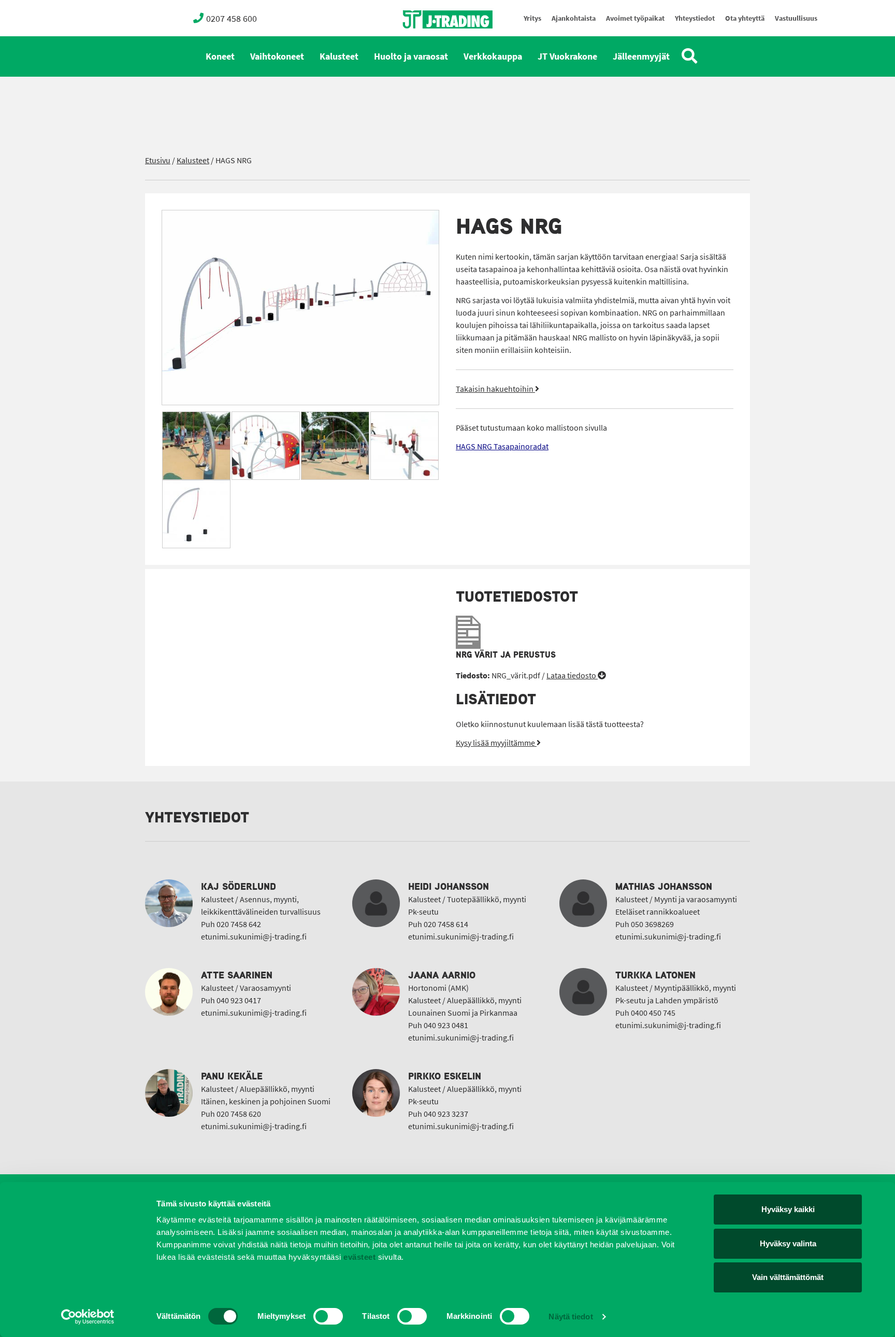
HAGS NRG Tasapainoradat (502, 446)
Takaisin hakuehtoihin (495, 388)
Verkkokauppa (493, 56)
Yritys (532, 18)
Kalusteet (339, 56)
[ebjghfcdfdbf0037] (300, 307)
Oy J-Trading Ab (428, 42)
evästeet (358, 1257)
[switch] (328, 1316)
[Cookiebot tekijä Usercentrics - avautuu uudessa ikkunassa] (87, 1317)
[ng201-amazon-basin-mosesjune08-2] (196, 445)
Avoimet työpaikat (635, 18)
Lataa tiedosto (572, 675)
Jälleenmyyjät (641, 56)
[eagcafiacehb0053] (404, 445)
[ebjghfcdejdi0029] (196, 514)
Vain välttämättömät (788, 1277)
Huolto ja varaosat (411, 56)
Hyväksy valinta (788, 1243)
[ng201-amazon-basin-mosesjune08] (335, 445)
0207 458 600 (231, 18)
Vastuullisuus (796, 18)
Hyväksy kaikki (788, 1209)
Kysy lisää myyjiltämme (496, 742)
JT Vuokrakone (567, 56)
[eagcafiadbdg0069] (265, 445)
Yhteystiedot (695, 18)
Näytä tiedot (570, 1316)
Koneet (220, 56)
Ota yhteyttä (744, 18)
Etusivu (157, 160)
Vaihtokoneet (277, 56)
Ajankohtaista (574, 18)
